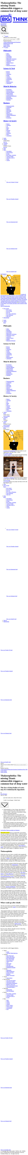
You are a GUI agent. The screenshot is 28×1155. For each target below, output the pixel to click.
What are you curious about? (9, 37)
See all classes (6, 425)
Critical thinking (7, 42)
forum (8, 858)
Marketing (8, 110)
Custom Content (7, 454)
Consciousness (9, 94)
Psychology (9, 89)
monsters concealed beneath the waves (13, 876)
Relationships (9, 98)
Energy (8, 80)
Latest (4, 138)
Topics (6, 47)
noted (14, 907)
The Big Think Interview (12, 953)
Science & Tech (9, 68)
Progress (8, 130)
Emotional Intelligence (11, 96)
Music (7, 127)
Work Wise (8, 963)
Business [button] (6, 378)
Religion (8, 55)
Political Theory (10, 62)
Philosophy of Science (11, 58)
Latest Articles (6, 46)
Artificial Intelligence (11, 115)
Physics (8, 71)
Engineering (9, 79)
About (7, 159)
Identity (8, 64)
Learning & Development (9, 450)
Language (8, 61)
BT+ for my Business (11, 313)
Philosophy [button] (7, 326)
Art (7, 126)
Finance (8, 108)
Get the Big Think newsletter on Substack (10, 830)
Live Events (6, 481)
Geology (8, 76)
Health (7, 75)
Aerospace (8, 74)
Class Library (9, 978)
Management (9, 113)
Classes (5, 144)
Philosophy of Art (10, 60)
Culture (8, 131)
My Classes (9, 309)
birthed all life (18, 923)
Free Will (11, 43)
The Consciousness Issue (12, 985)
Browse (5, 147)
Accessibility (9, 1008)
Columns (5, 143)
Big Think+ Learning (11, 155)
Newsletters (9, 151)
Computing (8, 78)
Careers (8, 160)
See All (5, 142)
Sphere (2, 873)
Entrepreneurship (10, 106)
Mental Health (9, 93)
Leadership (8, 107)
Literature (8, 125)
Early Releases (9, 315)
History (8, 124)
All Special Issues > (10, 987)
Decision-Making (10, 92)
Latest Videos (6, 44)
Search (6, 36)
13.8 (7, 962)
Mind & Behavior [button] (10, 362)
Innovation (8, 111)
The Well (8, 965)
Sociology (8, 133)
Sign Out (8, 316)
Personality (8, 97)
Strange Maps (9, 961)
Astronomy (8, 83)
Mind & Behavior (10, 86)
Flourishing (8, 56)
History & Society (10, 121)
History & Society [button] (10, 396)
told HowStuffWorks (10, 886)
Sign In (2, 306)
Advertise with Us (10, 157)
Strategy (8, 112)
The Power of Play (10, 982)
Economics (8, 117)
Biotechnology (9, 82)
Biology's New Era (10, 984)
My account (6, 308)
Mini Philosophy (10, 955)
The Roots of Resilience (11, 983)
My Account (9, 311)
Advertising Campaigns (8, 477)
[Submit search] (18, 39)
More (4, 150)
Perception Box (9, 966)
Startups (8, 116)
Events (7, 153)
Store (4, 148)
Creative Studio (9, 156)
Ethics (7, 53)
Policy (7, 134)
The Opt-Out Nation (11, 980)
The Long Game (10, 959)
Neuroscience (9, 90)
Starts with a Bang (10, 957)
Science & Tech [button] (9, 344)
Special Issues (9, 152)
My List (8, 312)
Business (6, 103)
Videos (5, 139)
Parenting (8, 99)
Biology (8, 72)
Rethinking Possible (10, 967)
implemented (15, 864)
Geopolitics (8, 135)
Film (7, 129)
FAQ (7, 1009)
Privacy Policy (9, 1005)
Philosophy (13, 42)
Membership (3, 24)
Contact (8, 1004)
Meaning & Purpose (10, 65)
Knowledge (9, 57)
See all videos (6, 416)
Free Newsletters (10, 991)
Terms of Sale (9, 1006)
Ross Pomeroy (4, 794)
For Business (3, 23)
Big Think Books (10, 958)
